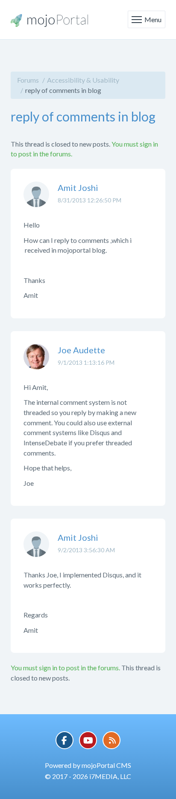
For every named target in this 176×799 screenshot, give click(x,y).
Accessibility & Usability (83, 80)
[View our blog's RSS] (111, 740)
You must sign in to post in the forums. (65, 667)
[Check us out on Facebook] (64, 740)
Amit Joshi (78, 187)
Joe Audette (81, 350)
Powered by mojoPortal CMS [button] (88, 765)
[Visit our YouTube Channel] (88, 740)
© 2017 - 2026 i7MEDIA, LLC (88, 776)
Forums (28, 80)
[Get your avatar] (36, 201)
